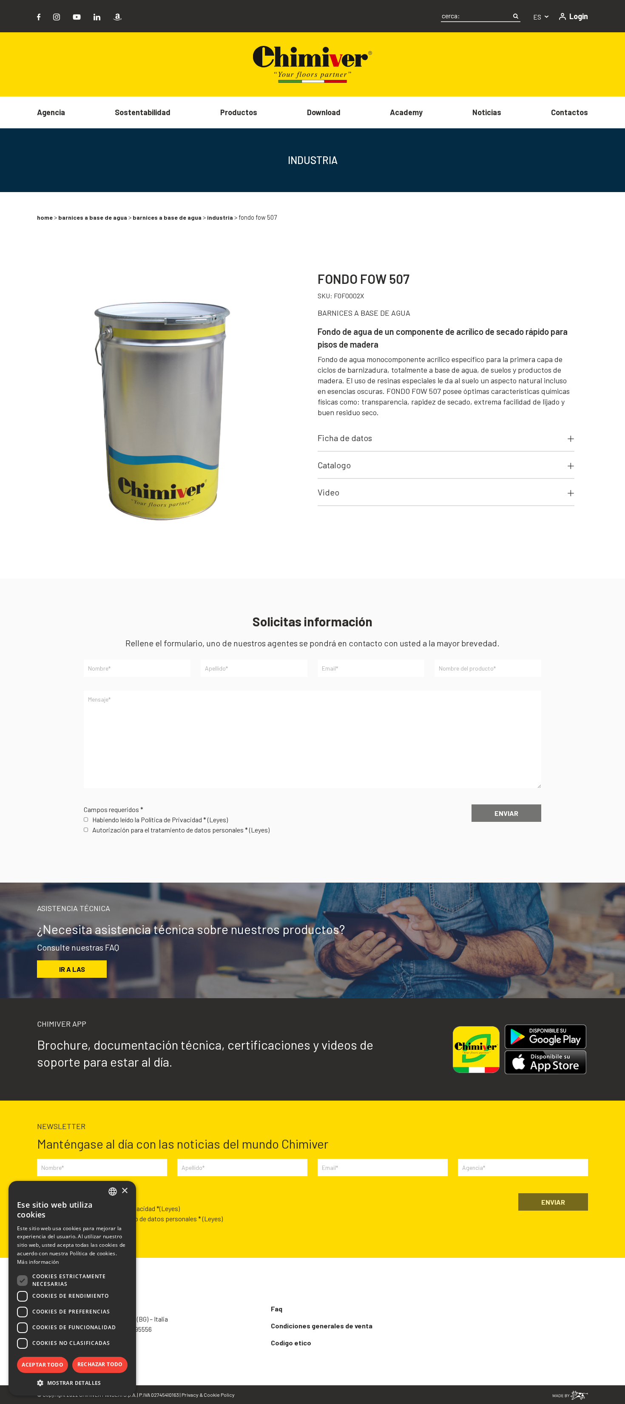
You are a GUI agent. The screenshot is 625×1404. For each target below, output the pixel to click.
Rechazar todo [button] (100, 1364)
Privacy (190, 1395)
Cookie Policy (219, 1395)
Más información (38, 1261)
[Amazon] (117, 16)
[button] (72, 1383)
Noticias (486, 112)
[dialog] (72, 1288)
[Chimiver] (312, 63)
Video (328, 492)
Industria (220, 217)
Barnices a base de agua (92, 217)
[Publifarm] (570, 1394)
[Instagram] (56, 16)
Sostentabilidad (142, 112)
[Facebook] (38, 16)
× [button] (124, 1191)
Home (45, 217)
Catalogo (334, 465)
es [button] (538, 17)
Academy (406, 112)
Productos (238, 112)
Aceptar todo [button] (42, 1364)
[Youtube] (77, 16)
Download (324, 112)
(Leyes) (217, 819)
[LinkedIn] (97, 16)
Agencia (51, 112)
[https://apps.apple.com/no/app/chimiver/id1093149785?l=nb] (549, 1062)
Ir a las (72, 969)
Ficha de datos (345, 438)
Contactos (569, 112)
